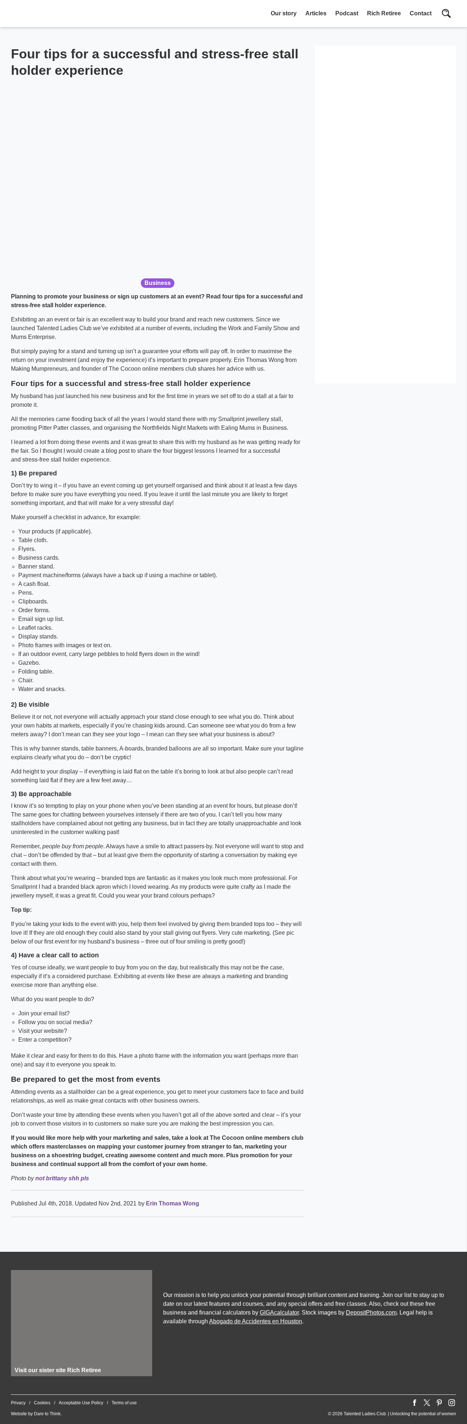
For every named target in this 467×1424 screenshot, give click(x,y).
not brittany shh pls (62, 1178)
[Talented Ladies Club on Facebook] (414, 1402)
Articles (316, 13)
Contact (421, 13)
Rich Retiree (384, 13)
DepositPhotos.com (371, 1312)
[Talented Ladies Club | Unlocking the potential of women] (88, 14)
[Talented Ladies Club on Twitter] (426, 1402)
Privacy (18, 1402)
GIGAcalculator (279, 1312)
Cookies (42, 1402)
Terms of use (124, 1402)
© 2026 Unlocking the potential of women (392, 1413)
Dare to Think (47, 1413)
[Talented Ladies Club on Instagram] (451, 1402)
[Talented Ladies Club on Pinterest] (439, 1402)
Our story (284, 13)
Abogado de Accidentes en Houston (255, 1321)
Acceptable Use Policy (81, 1402)
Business (157, 283)
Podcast (346, 13)
